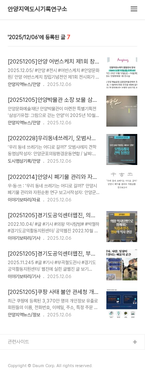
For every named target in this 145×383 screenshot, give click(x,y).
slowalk (17, 367)
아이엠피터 (18, 355)
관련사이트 (18, 342)
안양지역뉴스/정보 (24, 315)
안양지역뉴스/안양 (24, 84)
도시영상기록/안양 (24, 161)
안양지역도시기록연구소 (37, 9)
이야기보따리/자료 (24, 200)
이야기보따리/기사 (24, 238)
